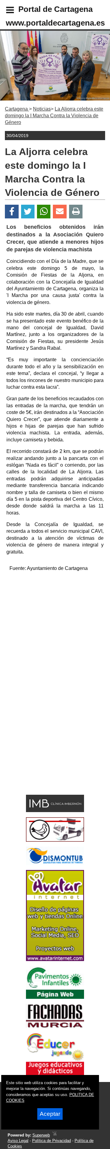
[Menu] (5, 11)
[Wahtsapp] (44, 211)
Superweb (41, 1135)
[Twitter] (28, 211)
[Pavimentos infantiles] (55, 997)
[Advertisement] (55, 631)
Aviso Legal (18, 1140)
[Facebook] (12, 211)
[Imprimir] (76, 211)
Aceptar (50, 1114)
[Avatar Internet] (55, 959)
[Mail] (59, 211)
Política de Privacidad (51, 1140)
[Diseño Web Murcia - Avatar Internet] (54, 1135)
